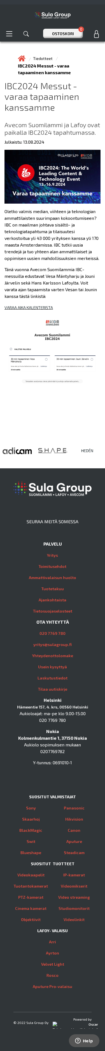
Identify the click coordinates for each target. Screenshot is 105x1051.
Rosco (52, 975)
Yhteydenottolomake (52, 655)
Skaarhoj (31, 819)
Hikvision (74, 819)
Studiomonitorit (74, 908)
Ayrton (52, 953)
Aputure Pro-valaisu (52, 986)
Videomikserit (74, 886)
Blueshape (30, 852)
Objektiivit (31, 919)
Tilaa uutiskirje (52, 689)
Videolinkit (74, 919)
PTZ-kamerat (30, 897)
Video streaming (74, 897)
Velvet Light (52, 964)
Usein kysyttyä (52, 666)
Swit (31, 841)
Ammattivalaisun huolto (52, 577)
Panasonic (74, 808)
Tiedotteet (43, 58)
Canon (74, 830)
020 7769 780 (52, 633)
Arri (52, 941)
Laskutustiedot (52, 678)
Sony (31, 808)
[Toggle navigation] (9, 33)
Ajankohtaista (52, 599)
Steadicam (74, 852)
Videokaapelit (31, 874)
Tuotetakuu (52, 588)
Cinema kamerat (30, 908)
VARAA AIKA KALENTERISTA (28, 307)
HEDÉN (87, 450)
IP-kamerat (74, 874)
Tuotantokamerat (31, 886)
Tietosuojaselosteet (52, 611)
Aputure (74, 841)
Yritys (52, 555)
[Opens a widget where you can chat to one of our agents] (84, 1041)
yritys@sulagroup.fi (52, 644)
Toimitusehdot (52, 566)
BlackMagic (30, 830)
